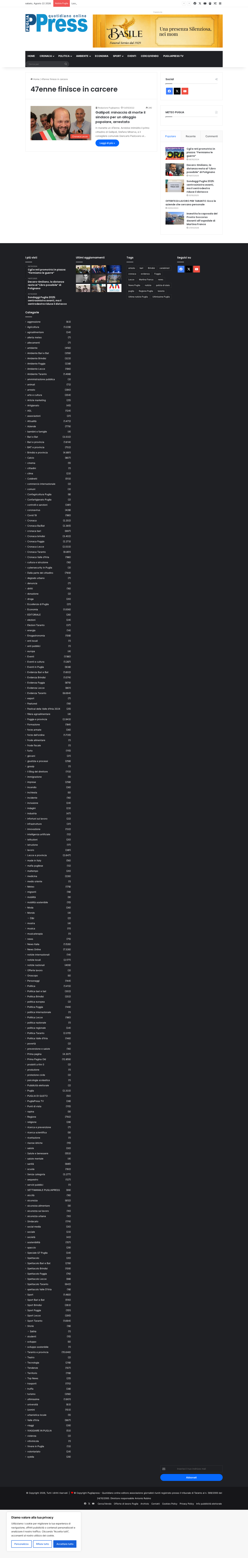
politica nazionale (36, 1022)
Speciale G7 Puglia (37, 1252)
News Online (34, 949)
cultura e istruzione (37, 562)
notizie (148, 285)
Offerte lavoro (35, 970)
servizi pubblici (35, 1184)
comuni (31, 489)
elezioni (31, 620)
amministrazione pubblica (41, 379)
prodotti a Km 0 (35, 1064)
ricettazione (33, 1137)
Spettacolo (33, 1258)
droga (30, 599)
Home (31, 55)
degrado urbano (36, 578)
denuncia (32, 583)
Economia (101, 55)
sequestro (32, 1179)
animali (31, 384)
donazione (32, 593)
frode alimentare (36, 740)
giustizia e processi (37, 761)
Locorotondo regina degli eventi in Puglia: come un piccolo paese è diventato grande (116, 3)
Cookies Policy (169, 1503)
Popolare (170, 136)
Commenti (211, 136)
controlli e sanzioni (37, 504)
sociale (31, 1232)
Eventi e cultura (35, 661)
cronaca (132, 273)
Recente (191, 136)
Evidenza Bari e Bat (37, 672)
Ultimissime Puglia (161, 296)
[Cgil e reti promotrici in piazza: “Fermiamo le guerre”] (175, 153)
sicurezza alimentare (38, 1205)
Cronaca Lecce (35, 546)
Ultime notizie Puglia (138, 296)
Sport (117, 55)
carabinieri (165, 268)
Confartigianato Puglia (39, 499)
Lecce (131, 279)
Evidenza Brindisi (36, 677)
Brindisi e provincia (37, 452)
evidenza (145, 273)
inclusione (32, 803)
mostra (31, 923)
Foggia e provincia (37, 719)
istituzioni (32, 839)
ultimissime (33, 1399)
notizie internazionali (38, 954)
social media (34, 1226)
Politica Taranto (35, 1033)
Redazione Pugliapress (109, 107)
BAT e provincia (35, 447)
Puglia (30, 1090)
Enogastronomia (36, 635)
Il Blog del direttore (37, 771)
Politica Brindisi (35, 996)
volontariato (33, 1451)
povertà (31, 1043)
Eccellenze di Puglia (38, 604)
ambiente (32, 348)
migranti (31, 892)
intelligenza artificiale (38, 834)
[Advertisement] (101, 1533)
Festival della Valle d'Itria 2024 (43, 708)
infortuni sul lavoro (37, 818)
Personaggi (33, 980)
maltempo (32, 871)
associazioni (33, 416)
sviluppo (31, 1341)
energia (31, 630)
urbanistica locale (36, 1415)
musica (31, 928)
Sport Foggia (34, 1310)
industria (32, 813)
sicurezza (32, 1200)
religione (31, 1122)
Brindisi (151, 268)
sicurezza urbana (36, 1216)
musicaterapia (35, 933)
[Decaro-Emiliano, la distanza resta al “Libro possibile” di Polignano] (175, 169)
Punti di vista (34, 1106)
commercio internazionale (41, 484)
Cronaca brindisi (36, 536)
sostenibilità (33, 1242)
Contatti (155, 1503)
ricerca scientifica (37, 1132)
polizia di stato (163, 285)
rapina (30, 1111)
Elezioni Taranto (36, 625)
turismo (31, 1394)
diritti (30, 588)
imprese (31, 782)
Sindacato (32, 1221)
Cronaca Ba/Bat (36, 525)
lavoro (30, 850)
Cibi (32, 918)
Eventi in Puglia (35, 667)
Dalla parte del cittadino (40, 572)
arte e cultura (34, 395)
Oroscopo (32, 975)
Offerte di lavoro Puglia (126, 1503)
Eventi (132, 55)
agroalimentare (35, 332)
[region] (44, 1531)
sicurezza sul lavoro (38, 1211)
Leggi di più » (107, 143)
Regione (31, 1116)
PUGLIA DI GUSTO (37, 1096)
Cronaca (46, 55)
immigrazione (34, 776)
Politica (64, 55)
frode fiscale (34, 745)
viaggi (30, 1425)
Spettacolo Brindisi (37, 1268)
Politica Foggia (35, 1007)
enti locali (32, 640)
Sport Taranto (34, 1320)
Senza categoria (36, 1174)
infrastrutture (34, 824)
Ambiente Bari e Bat (38, 353)
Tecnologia (33, 1362)
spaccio (31, 1247)
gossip (30, 766)
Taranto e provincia (37, 1352)
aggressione (33, 321)
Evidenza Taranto (36, 693)
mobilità (31, 897)
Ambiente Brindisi (36, 358)
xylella (30, 1456)
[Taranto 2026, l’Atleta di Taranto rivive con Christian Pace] (114, 269)
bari (141, 268)
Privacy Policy (187, 1503)
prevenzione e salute (38, 1048)
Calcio (30, 457)
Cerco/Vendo (150, 55)
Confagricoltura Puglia (39, 494)
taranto (161, 291)
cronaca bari (34, 531)
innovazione (33, 829)
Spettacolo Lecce (37, 1279)
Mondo (31, 912)
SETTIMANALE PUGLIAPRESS (43, 1190)
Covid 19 (32, 515)
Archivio (145, 1503)
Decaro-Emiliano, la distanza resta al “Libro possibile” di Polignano (201, 168)
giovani (31, 756)
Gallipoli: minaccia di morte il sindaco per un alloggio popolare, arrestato (120, 117)
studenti (31, 1336)
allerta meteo (34, 337)
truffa (30, 1388)
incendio (31, 787)
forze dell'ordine (36, 735)
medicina (32, 876)
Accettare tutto (65, 1543)
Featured (32, 703)
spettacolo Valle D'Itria (39, 1289)
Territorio (32, 1373)
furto (30, 750)
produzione (33, 1069)
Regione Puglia (146, 291)
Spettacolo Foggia (37, 1273)
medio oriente (34, 881)
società (31, 1237)
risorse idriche (35, 1143)
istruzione (32, 844)
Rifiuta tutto (42, 1543)
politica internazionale (39, 1012)
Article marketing (36, 400)
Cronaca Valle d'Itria (38, 557)
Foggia (157, 273)
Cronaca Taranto (36, 552)
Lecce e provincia (37, 855)
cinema (31, 463)
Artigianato (33, 405)
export (30, 698)
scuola (30, 1169)
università (32, 1404)
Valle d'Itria (33, 1420)
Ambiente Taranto (37, 374)
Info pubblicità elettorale (209, 1503)
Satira (33, 1331)
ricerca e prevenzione (39, 1127)
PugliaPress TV (173, 55)
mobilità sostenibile (37, 902)
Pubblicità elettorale (38, 1085)
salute (30, 1148)
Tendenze (32, 1367)
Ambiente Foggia (36, 363)
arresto (31, 389)
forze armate (34, 729)
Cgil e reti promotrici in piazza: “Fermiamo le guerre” (201, 152)
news (30, 939)
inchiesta (32, 792)
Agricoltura (33, 327)
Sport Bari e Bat (36, 1300)
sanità (30, 1164)
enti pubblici (33, 646)
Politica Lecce (35, 1017)
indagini (31, 808)
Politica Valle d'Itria (37, 1038)
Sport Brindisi (34, 1305)
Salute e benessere (37, 1153)
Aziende (31, 426)
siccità (30, 1195)
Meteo (30, 886)
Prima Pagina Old (36, 1059)
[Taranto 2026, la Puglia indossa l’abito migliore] (114, 288)
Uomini (31, 1409)
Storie (30, 1326)
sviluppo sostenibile (37, 1347)
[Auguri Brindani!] (83, 288)
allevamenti (33, 342)
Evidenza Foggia (36, 682)
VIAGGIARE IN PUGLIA (39, 1430)
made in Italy (34, 860)
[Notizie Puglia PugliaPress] (56, 23)
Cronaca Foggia (35, 541)
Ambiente (82, 55)
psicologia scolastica (38, 1080)
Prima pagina (34, 1054)
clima (30, 473)
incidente (32, 797)
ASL (29, 410)
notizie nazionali (36, 965)
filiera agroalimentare (38, 714)
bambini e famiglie (37, 431)
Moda (30, 907)
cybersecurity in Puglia (39, 567)
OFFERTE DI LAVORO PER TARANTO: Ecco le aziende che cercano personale (191, 202)
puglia (131, 291)
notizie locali (34, 960)
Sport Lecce (34, 1315)
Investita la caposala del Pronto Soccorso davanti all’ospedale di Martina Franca (202, 219)
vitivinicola (33, 1441)
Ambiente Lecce (36, 368)
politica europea (36, 1001)
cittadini (31, 468)
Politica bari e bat (36, 991)
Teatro (30, 1357)
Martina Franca (146, 279)
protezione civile (36, 1075)
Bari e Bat (32, 436)
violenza (31, 1435)
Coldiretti (32, 478)
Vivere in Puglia (35, 1446)
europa (31, 651)
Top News (32, 1378)
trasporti (31, 1383)
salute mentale (35, 1158)
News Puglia (134, 285)
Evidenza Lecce (36, 688)
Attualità (31, 421)
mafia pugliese (35, 865)
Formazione (33, 724)
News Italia (33, 944)
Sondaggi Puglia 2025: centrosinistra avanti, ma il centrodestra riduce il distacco (200, 187)
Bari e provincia (35, 442)
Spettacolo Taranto (37, 1284)
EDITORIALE (34, 614)
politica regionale (36, 1028)
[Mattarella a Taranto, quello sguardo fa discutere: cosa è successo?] (99, 269)
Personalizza (21, 1543)
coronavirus (33, 510)
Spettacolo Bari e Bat (38, 1263)
